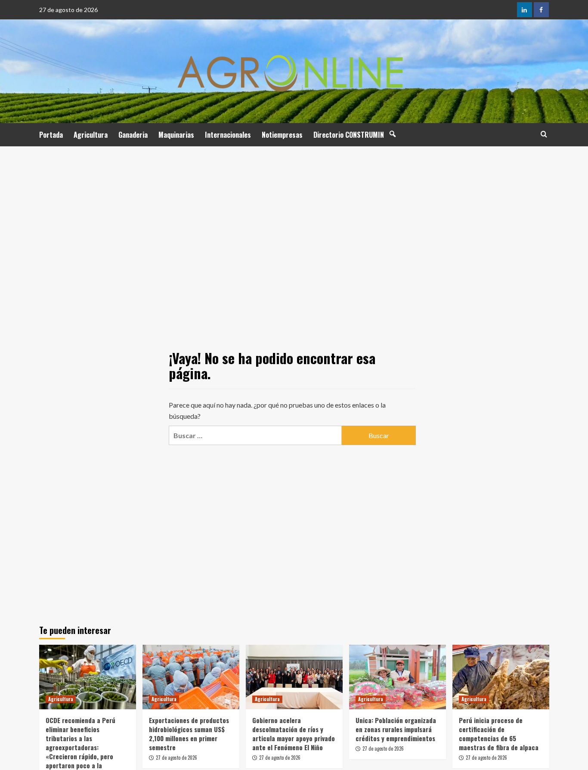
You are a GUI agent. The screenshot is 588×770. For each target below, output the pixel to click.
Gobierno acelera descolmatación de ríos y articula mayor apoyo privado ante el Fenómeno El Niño (293, 733)
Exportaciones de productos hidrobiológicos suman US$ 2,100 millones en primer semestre (189, 733)
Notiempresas (282, 135)
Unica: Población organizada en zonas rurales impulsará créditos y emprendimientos (396, 729)
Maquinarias (176, 135)
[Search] (543, 134)
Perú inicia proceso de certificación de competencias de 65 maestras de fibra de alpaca (498, 733)
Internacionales (228, 135)
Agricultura (91, 135)
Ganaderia (133, 135)
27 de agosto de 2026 (176, 757)
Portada (51, 135)
